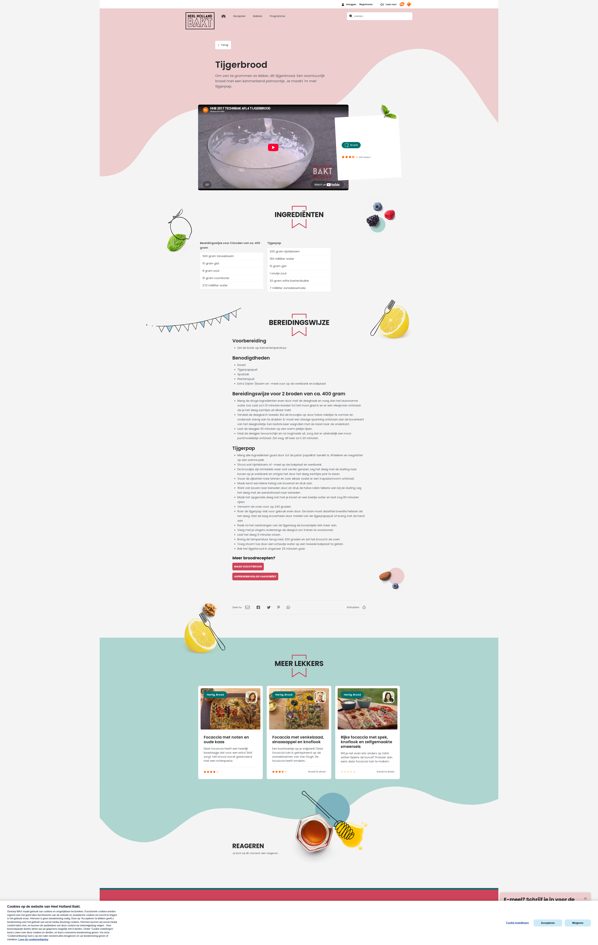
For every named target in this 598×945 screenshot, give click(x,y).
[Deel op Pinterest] (278, 607)
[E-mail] (247, 607)
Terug (224, 45)
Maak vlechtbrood (248, 566)
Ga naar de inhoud (299, 2)
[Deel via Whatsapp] (288, 607)
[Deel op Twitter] (269, 607)
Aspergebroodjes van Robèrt (255, 576)
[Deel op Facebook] (258, 607)
